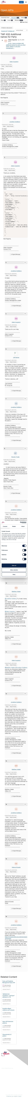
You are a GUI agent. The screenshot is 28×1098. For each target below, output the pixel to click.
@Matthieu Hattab (10, 667)
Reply (3, 66)
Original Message (16, 254)
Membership (5, 1077)
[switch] (24, 550)
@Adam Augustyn (10, 611)
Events (10, 20)
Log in (21, 2)
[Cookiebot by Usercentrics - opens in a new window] (20, 522)
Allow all (14, 565)
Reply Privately (9, 66)
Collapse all (11, 31)
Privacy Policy (5, 1091)
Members (18, 20)
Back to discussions (7, 27)
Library (23, 17)
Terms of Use (5, 1089)
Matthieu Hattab (16, 591)
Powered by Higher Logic (14, 1096)
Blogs (3, 20)
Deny (14, 574)
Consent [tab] (5, 526)
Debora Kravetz (16, 867)
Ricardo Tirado (15, 457)
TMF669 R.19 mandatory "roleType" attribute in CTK (8, 995)
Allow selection (14, 570)
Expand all (4, 31)
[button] (3, 40)
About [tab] (23, 526)
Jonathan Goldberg (14, 121)
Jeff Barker (16, 357)
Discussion (15, 17)
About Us (4, 1088)
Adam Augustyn (14, 61)
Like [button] (25, 53)
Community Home (5, 17)
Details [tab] (14, 526)
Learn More (4, 1079)
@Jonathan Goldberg (11, 598)
